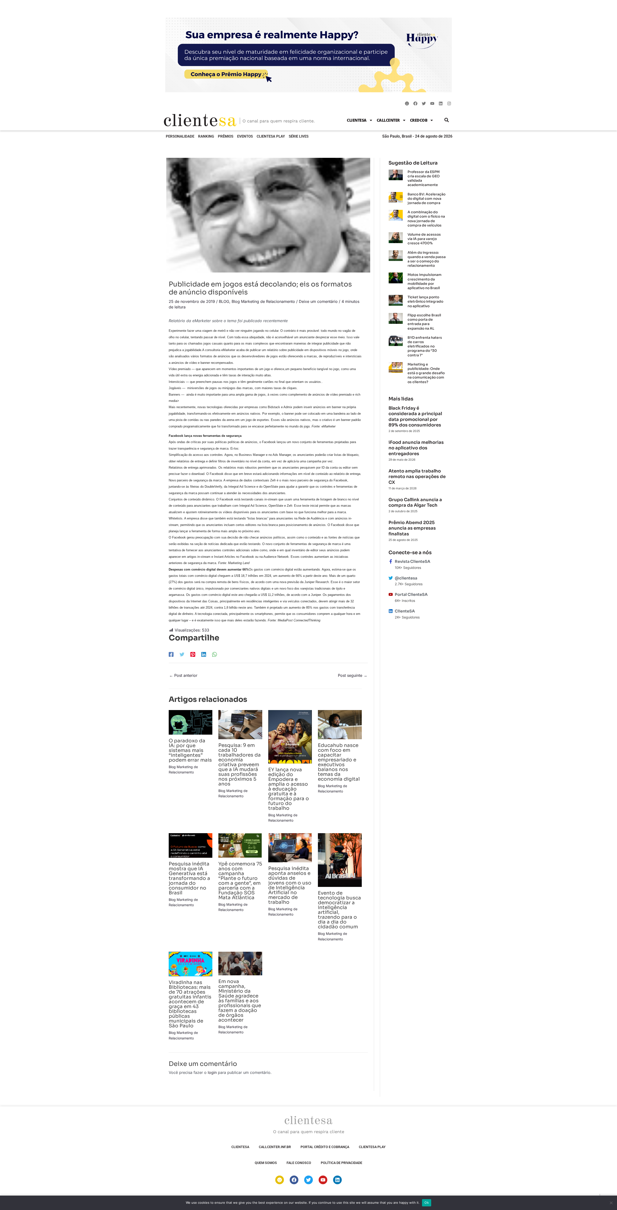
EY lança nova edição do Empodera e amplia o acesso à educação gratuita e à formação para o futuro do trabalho (288, 789)
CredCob (419, 120)
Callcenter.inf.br (275, 1147)
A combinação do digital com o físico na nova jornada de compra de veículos (426, 218)
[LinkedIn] (203, 654)
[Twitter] (182, 654)
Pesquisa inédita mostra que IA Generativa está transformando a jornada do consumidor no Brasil (189, 878)
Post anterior (183, 675)
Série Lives (298, 136)
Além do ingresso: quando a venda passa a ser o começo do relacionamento (427, 259)
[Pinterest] (192, 654)
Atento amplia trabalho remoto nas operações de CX (417, 476)
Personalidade (180, 136)
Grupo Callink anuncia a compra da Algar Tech (415, 502)
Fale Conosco (299, 1163)
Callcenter (388, 120)
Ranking (206, 136)
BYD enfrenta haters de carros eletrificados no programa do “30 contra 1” (425, 346)
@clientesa (406, 578)
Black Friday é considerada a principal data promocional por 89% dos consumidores (415, 417)
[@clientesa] (391, 578)
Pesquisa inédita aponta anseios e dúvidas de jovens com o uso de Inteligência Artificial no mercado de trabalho (289, 885)
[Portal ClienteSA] (391, 594)
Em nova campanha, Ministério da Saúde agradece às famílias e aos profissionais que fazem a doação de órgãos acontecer (239, 1000)
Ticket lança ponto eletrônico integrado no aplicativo (425, 301)
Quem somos (266, 1163)
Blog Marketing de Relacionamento (263, 301)
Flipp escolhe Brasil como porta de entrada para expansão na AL (424, 322)
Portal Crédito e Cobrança (325, 1147)
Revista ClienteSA (412, 561)
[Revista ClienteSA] (391, 561)
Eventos (245, 136)
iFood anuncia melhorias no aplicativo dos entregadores (416, 448)
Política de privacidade (341, 1163)
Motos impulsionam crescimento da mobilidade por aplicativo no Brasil (425, 281)
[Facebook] (171, 654)
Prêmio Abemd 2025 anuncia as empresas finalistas (412, 528)
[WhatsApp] (214, 654)
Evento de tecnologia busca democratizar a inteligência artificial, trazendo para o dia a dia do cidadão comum (339, 910)
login (212, 1072)
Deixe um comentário (318, 301)
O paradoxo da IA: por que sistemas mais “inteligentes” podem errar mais (190, 750)
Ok (426, 1202)
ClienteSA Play (271, 136)
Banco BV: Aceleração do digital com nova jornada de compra (426, 198)
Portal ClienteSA (411, 594)
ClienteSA (357, 120)
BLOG (224, 301)
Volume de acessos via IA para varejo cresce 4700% (424, 238)
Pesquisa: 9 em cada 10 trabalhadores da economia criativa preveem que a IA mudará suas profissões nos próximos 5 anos (239, 764)
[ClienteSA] (391, 611)
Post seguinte (352, 675)
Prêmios (225, 136)
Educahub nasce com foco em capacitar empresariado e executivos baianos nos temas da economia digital (339, 762)
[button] (447, 120)
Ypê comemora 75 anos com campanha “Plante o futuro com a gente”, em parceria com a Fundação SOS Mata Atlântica (240, 881)
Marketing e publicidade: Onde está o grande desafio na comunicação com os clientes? (426, 373)
